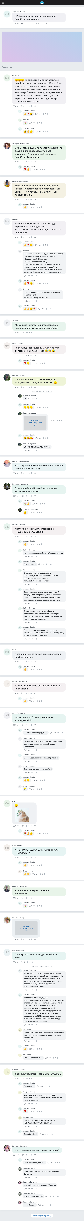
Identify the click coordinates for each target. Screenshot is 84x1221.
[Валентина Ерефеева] (8, 486)
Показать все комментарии (42, 392)
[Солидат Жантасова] (8, 888)
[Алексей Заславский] (8, 183)
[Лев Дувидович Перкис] (8, 463)
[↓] (42, 24)
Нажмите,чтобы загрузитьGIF (35, 422)
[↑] (37, 24)
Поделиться (45, 23)
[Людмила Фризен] (8, 377)
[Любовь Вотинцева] (8, 920)
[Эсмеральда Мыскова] (8, 145)
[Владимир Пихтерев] (20, 1169)
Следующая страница (42, 1216)
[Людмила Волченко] (8, 1148)
